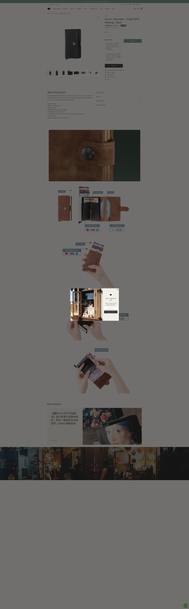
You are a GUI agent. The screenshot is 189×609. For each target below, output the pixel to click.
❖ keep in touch (111, 311)
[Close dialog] (117, 289)
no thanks (111, 314)
